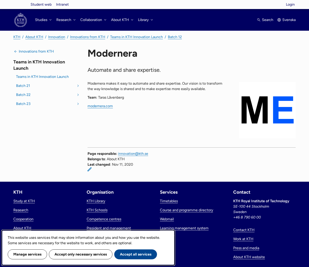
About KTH (34, 37)
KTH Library (96, 201)
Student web (41, 4)
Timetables (169, 201)
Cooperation (23, 219)
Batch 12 (175, 37)
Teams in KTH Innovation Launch (136, 37)
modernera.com (100, 106)
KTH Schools (97, 210)
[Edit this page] (90, 169)
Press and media (246, 248)
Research (20, 210)
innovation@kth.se (133, 153)
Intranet (62, 4)
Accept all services (135, 254)
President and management (109, 228)
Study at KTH (24, 201)
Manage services (27, 254)
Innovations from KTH (87, 37)
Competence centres (104, 219)
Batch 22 (23, 95)
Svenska (289, 20)
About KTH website (249, 257)
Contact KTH (243, 230)
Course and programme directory (186, 210)
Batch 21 (23, 86)
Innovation (56, 37)
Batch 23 (23, 104)
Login (290, 4)
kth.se (20, 4)
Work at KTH (243, 239)
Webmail (167, 219)
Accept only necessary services (81, 254)
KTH (16, 37)
